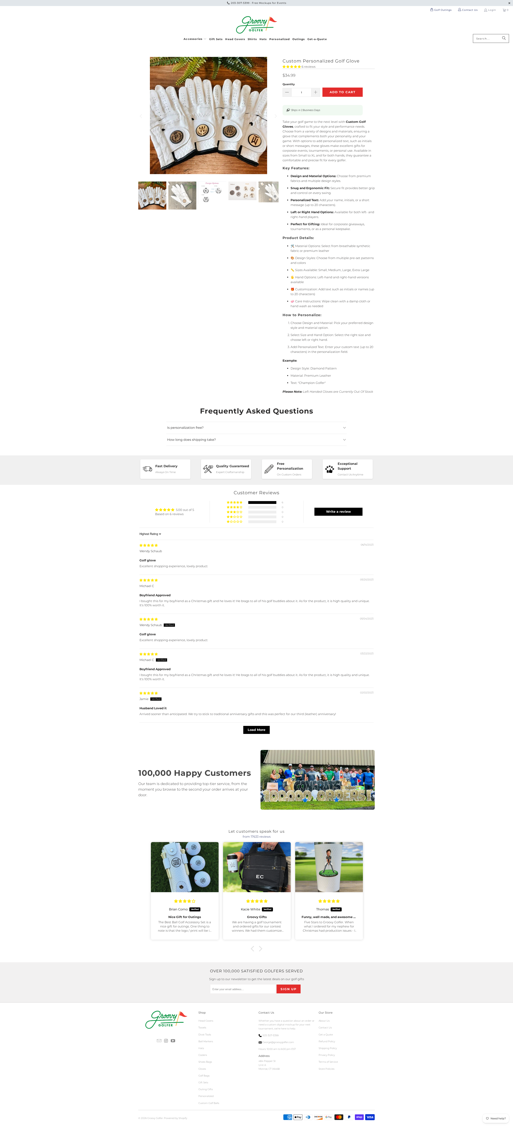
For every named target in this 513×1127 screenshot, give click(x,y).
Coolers (202, 1054)
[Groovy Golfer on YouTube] (173, 1041)
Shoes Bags (205, 1061)
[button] (195, 38)
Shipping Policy (328, 1048)
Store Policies (326, 1068)
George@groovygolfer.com (278, 1042)
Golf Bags (204, 1075)
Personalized (206, 1096)
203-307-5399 (240, 2)
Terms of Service (328, 1061)
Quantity (289, 84)
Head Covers (205, 1020)
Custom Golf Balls (208, 1103)
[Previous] (141, 116)
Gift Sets (203, 1082)
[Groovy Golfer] (256, 25)
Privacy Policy (327, 1054)
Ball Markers (205, 1041)
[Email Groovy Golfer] (159, 1041)
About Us (324, 1020)
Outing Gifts (205, 1089)
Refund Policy (327, 1041)
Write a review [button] (338, 512)
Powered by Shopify (175, 1118)
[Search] (504, 38)
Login (492, 9)
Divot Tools (204, 1034)
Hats (201, 1048)
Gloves (202, 1068)
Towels (202, 1027)
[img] (148, 545)
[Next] (275, 116)
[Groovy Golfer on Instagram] (166, 1041)
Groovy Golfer (155, 1118)
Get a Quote (326, 1034)
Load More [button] (256, 730)
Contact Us (325, 1027)
